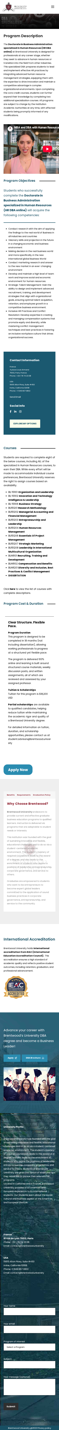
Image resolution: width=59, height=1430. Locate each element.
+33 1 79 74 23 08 (23, 376)
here (12, 589)
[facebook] (10, 411)
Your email (9, 1323)
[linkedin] (15, 411)
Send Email (15, 396)
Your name (9, 1305)
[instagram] (20, 411)
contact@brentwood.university (27, 1245)
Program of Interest (14, 1341)
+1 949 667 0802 (20, 1269)
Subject (8, 1359)
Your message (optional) (17, 1377)
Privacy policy (44, 1428)
